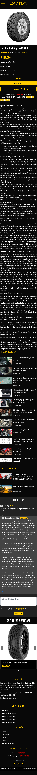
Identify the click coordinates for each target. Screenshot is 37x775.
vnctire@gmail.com (11, 698)
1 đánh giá (24, 53)
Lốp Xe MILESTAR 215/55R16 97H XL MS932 (14, 663)
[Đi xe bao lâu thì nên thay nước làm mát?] (6, 361)
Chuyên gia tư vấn (8, 744)
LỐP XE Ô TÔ (19, 157)
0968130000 (12, 695)
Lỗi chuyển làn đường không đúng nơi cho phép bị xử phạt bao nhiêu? (24, 380)
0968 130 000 (19, 94)
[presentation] (2, 648)
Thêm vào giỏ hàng (18, 89)
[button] (17, 670)
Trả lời (2, 514)
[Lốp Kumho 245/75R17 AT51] (18, 27)
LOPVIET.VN (18, 3)
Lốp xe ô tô (4, 685)
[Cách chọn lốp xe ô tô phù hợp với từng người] (6, 460)
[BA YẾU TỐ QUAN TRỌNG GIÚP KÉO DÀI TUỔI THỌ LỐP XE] (6, 441)
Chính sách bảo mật (8, 719)
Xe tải (4, 738)
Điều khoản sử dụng (8, 722)
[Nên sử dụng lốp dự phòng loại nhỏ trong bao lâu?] (6, 403)
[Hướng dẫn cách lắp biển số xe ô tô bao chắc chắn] (6, 423)
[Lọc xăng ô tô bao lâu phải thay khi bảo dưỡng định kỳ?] (6, 371)
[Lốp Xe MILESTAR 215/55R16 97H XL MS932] (18, 642)
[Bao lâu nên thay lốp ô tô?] (6, 432)
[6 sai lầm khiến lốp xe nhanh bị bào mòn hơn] (6, 489)
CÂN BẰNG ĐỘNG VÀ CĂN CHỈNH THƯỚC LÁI (16, 317)
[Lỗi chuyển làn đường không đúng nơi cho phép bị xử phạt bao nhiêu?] (6, 380)
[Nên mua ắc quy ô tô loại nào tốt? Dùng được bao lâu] (6, 393)
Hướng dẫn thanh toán (9, 713)
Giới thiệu (5, 710)
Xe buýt (4, 741)
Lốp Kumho (4, 141)
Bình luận (18, 613)
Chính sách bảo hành (9, 716)
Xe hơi (4, 731)
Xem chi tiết (18, 78)
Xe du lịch (5, 735)
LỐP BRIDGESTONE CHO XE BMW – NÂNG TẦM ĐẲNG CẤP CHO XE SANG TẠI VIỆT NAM (23, 476)
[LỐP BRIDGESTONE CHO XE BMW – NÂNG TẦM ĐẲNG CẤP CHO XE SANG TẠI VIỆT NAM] (6, 476)
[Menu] (3, 3)
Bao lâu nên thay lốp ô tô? (21, 430)
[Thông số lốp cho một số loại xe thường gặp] (6, 451)
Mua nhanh (18, 83)
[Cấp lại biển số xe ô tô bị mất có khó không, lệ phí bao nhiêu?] (6, 412)
